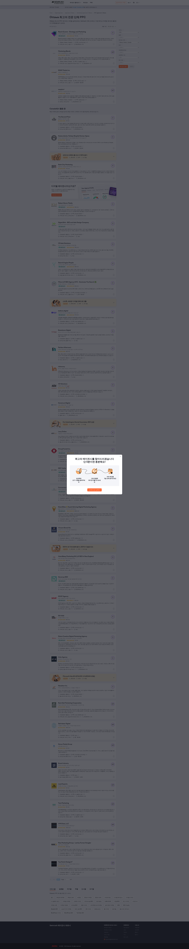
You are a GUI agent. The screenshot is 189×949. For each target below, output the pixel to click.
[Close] (120, 456)
